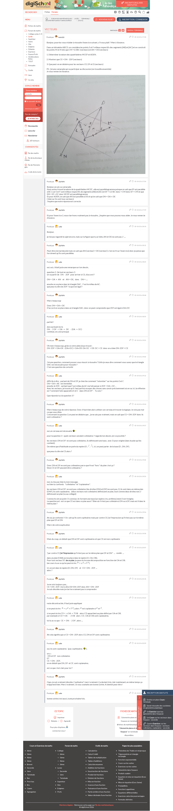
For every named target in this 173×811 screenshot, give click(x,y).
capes (29, 788)
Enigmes (31, 47)
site (59, 785)
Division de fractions (96, 778)
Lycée (76, 19)
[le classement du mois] (131, 12)
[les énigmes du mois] (127, 12)
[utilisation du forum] (115, 12)
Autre (30, 42)
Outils (30, 70)
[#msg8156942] (130, 226)
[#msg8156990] (130, 629)
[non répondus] (143, 12)
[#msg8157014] (130, 677)
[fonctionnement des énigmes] (135, 12)
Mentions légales (66, 805)
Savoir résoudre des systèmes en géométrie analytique (157, 707)
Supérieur (31, 39)
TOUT (30, 61)
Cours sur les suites (126, 763)
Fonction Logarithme (126, 789)
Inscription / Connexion (134, 19)
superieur (61, 781)
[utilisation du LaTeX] (123, 12)
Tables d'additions (95, 761)
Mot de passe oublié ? (32, 109)
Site (29, 44)
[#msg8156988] (130, 598)
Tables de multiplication (97, 757)
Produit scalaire (124, 773)
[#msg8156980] (130, 533)
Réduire (54, 721)
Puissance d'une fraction (97, 788)
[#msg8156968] (130, 404)
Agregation (31, 792)
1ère (29, 771)
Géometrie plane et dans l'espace (58, 20)
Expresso (31, 52)
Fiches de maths (34, 26)
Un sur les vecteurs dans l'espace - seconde (157, 718)
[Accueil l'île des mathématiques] (47, 19)
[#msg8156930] (130, 181)
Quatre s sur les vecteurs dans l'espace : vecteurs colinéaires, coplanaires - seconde (156, 725)
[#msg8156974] (130, 476)
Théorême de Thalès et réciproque (132, 751)
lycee (59, 768)
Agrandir (67, 721)
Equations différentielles (128, 793)
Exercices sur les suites (127, 766)
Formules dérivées (125, 799)
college (60, 751)
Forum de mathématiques (61, 19)
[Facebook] (120, 30)
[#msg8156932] (130, 210)
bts (28, 785)
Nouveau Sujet (106, 19)
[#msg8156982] (130, 547)
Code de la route (34, 172)
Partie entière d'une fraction (99, 792)
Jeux (30, 75)
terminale (31, 775)
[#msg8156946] (130, 262)
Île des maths (33, 153)
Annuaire (31, 65)
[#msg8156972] (130, 460)
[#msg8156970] (130, 425)
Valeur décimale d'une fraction (100, 795)
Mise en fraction (94, 781)
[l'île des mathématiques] (86, 5)
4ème (29, 757)
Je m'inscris (33, 118)
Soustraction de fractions (98, 771)
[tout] (80, 20)
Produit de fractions (96, 775)
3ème (29, 761)
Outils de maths (101, 746)
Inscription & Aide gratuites (133, 4)
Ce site (31, 80)
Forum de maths (34, 31)
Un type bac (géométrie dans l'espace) (153, 713)
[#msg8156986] (130, 579)
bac (28, 778)
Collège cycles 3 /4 (35, 34)
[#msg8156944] (130, 245)
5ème (29, 754)
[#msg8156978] (130, 512)
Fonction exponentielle (127, 760)
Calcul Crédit (93, 754)
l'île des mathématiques (104, 805)
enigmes (60, 788)
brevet (29, 764)
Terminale (85, 19)
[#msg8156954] (130, 295)
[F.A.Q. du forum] (119, 12)
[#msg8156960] (130, 357)
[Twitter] (123, 30)
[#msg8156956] (130, 316)
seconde (30, 768)
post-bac (30, 781)
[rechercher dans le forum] (139, 12)
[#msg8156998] (130, 643)
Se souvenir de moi (33, 101)
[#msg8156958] (130, 340)
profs (59, 792)
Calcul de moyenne (95, 764)
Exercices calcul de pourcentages (131, 796)
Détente (31, 49)
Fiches (47, 12)
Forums (55, 12)
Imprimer (60, 717)
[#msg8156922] (130, 37)
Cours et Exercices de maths (41, 746)
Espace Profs (33, 54)
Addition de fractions (96, 768)
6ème (29, 751)
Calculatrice (92, 751)
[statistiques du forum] (148, 12)
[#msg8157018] (130, 693)
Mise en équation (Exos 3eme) (130, 782)
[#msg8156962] (130, 376)
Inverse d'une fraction (96, 785)
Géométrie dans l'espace (128, 770)
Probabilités (123, 786)
